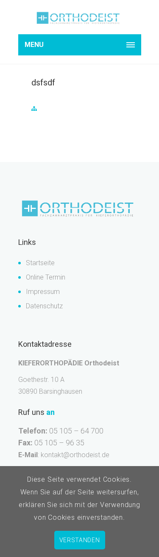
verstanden (79, 540)
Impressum (43, 292)
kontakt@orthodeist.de (75, 455)
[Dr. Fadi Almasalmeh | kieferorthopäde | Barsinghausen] (79, 18)
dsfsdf (43, 82)
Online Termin (45, 277)
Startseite (40, 263)
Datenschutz (44, 306)
